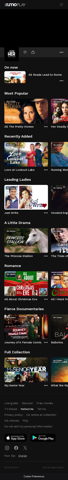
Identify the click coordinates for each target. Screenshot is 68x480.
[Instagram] (7, 448)
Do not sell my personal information (28, 426)
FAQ (25, 420)
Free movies (45, 403)
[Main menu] (61, 4)
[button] (34, 77)
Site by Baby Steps (53, 467)
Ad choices (11, 420)
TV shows (10, 409)
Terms (41, 409)
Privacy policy (13, 414)
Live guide (11, 403)
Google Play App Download (43, 438)
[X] (25, 448)
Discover (27, 403)
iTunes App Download (16, 438)
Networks (27, 409)
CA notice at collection (41, 414)
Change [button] (22, 455)
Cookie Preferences (34, 476)
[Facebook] (16, 448)
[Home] (14, 4)
